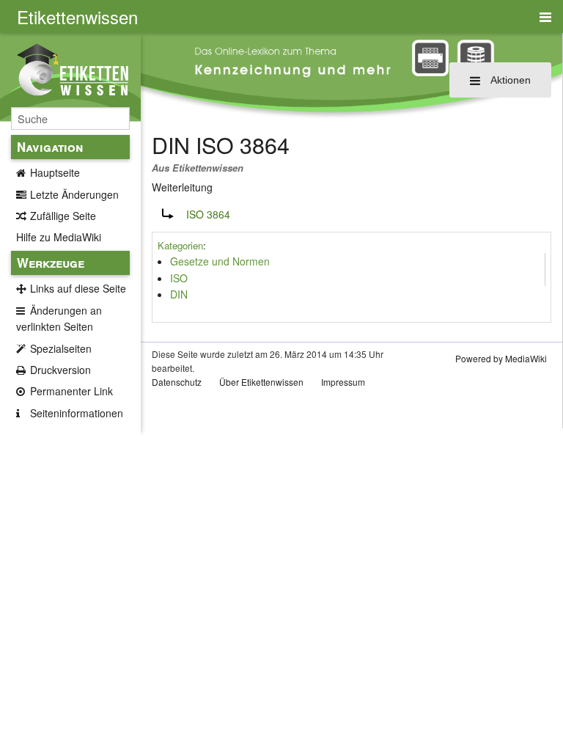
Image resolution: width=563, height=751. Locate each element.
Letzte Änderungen (74, 194)
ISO (179, 278)
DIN (179, 294)
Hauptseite (55, 172)
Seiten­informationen (76, 413)
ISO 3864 (208, 214)
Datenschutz (177, 382)
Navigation (50, 146)
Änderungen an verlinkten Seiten (59, 318)
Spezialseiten (61, 348)
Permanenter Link (71, 391)
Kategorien (180, 245)
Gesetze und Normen (220, 261)
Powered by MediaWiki (501, 358)
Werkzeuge (50, 262)
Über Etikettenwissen (261, 382)
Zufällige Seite (63, 215)
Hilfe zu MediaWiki (58, 237)
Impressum (343, 382)
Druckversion (60, 369)
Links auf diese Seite (78, 288)
